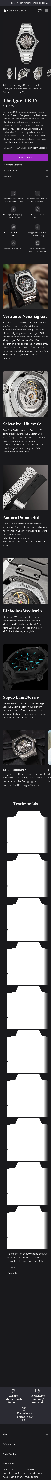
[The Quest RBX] (9, 73)
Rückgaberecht (10, 170)
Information (9, 1444)
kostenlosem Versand (36, 148)
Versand (7, 176)
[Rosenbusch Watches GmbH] (15, 10)
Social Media (9, 1454)
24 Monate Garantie (12, 164)
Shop (5, 1434)
